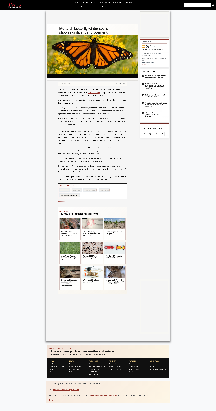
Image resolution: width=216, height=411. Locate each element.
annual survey (94, 92)
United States (90, 190)
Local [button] (85, 3)
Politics (51, 369)
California (105, 190)
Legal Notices (93, 374)
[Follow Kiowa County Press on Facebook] (150, 134)
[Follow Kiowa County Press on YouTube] (162, 134)
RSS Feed (151, 367)
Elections (52, 372)
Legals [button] (104, 7)
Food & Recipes (134, 364)
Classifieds (128, 3)
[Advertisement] (154, 208)
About (130, 7)
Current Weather (114, 364)
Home (77, 3)
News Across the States (57, 367)
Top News (52, 364)
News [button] (93, 3)
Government (93, 364)
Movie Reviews (133, 367)
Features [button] (78, 7)
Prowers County (74, 369)
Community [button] (104, 3)
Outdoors (64, 190)
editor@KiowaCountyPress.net (66, 389)
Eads (70, 372)
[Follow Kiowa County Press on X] (144, 134)
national (76, 190)
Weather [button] (116, 3)
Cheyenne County (75, 367)
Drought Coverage (115, 369)
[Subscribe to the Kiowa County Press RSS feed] (156, 134)
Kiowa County (73, 364)
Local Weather (113, 372)
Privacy (151, 372)
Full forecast (145, 65)
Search (151, 364)
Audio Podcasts (134, 369)
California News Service (69, 195)
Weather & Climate (115, 367)
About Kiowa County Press (157, 369)
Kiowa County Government (97, 367)
